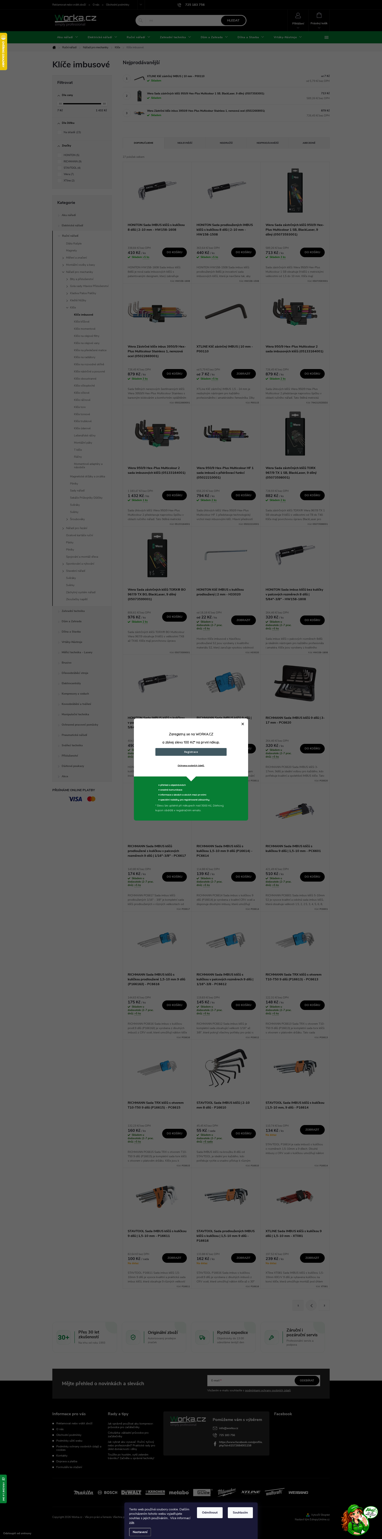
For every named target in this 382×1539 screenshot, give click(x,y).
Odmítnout (210, 1512)
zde (131, 1522)
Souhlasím (240, 1512)
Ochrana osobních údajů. (191, 765)
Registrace (191, 752)
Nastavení (140, 1532)
